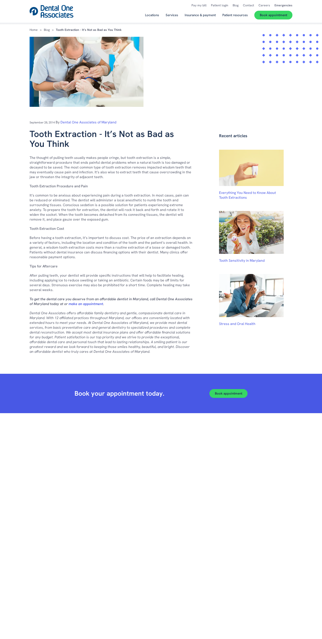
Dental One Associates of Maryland (88, 122)
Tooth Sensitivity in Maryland (242, 260)
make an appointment (86, 304)
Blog (47, 30)
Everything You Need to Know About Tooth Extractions (247, 195)
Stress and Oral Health (237, 323)
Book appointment (228, 393)
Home (34, 30)
